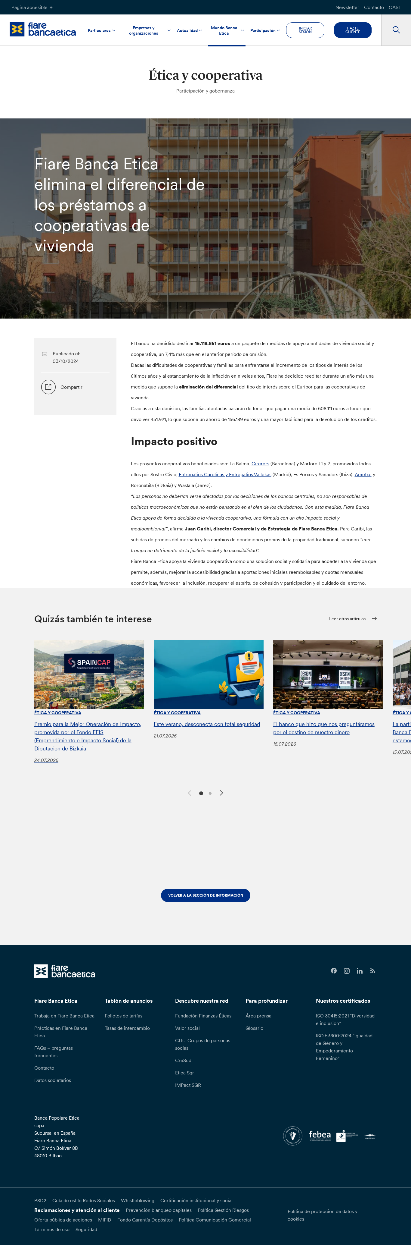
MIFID (104, 1220)
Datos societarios (52, 1080)
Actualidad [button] (187, 30)
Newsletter (347, 7)
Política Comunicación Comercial (215, 1220)
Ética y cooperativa (57, 712)
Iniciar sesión (305, 30)
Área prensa (258, 1016)
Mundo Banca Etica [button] (224, 30)
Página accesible (29, 7)
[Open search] (396, 30)
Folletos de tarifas (123, 1016)
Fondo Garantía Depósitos (145, 1220)
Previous (188, 792)
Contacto (374, 7)
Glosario (254, 1028)
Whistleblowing (137, 1200)
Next (222, 794)
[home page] (43, 29)
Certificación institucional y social (196, 1200)
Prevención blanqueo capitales (159, 1210)
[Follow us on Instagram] (347, 971)
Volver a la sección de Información (205, 895)
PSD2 (40, 1200)
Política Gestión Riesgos (223, 1210)
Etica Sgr (184, 1073)
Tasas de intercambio (127, 1028)
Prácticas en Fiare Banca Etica (60, 1032)
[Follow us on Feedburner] (373, 971)
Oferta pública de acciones (63, 1220)
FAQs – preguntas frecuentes (53, 1051)
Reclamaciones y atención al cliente (77, 1210)
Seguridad (86, 1229)
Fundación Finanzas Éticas (203, 1016)
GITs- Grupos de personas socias (202, 1044)
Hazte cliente (352, 30)
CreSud (183, 1060)
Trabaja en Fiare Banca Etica (64, 1016)
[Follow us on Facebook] (334, 971)
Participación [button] (263, 30)
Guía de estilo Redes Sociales (83, 1200)
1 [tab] (200, 793)
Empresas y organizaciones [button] (143, 30)
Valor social (187, 1028)
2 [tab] (209, 793)
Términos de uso (52, 1229)
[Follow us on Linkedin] (360, 971)
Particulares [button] (99, 30)
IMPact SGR (188, 1085)
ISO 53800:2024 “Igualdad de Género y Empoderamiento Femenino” (344, 1047)
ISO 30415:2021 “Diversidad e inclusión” (345, 1019)
